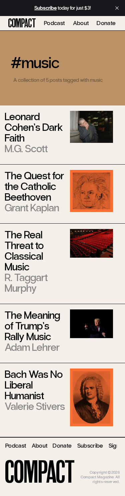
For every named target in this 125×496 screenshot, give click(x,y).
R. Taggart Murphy (26, 283)
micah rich (111, 467)
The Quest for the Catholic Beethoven (34, 186)
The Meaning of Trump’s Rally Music (32, 326)
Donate (106, 23)
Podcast (54, 23)
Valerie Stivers (35, 406)
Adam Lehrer (32, 347)
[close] (117, 8)
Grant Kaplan (32, 207)
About (81, 23)
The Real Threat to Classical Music (24, 250)
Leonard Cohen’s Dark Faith (34, 127)
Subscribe (90, 445)
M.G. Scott (26, 148)
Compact (22, 23)
